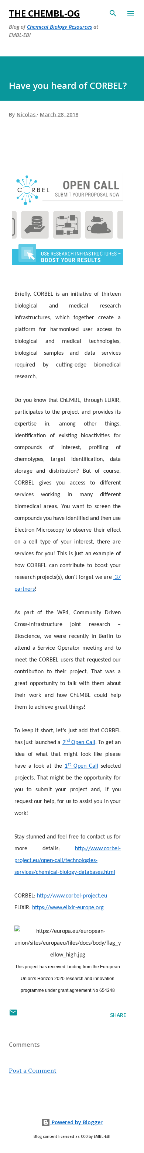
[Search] (113, 13)
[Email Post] (13, 1014)
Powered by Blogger (76, 1122)
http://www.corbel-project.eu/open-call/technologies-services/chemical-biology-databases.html (67, 860)
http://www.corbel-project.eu (72, 896)
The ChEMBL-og (44, 13)
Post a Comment (32, 1070)
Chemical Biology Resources (59, 26)
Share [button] (118, 1014)
